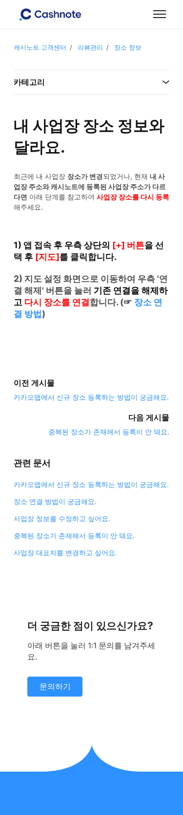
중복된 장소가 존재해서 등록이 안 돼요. (108, 431)
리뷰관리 (90, 47)
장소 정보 (128, 47)
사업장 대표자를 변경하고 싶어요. (65, 552)
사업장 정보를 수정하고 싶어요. (62, 518)
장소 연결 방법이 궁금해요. (55, 501)
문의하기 (55, 686)
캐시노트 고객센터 (40, 47)
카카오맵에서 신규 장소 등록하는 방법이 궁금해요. (91, 397)
